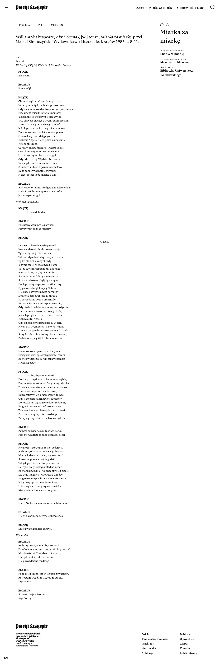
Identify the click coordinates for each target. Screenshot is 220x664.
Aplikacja (147, 653)
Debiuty (185, 634)
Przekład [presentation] (25, 25)
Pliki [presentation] (41, 25)
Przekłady (148, 644)
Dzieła (140, 7)
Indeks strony (188, 653)
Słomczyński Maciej (190, 7)
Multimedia (149, 648)
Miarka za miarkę (160, 7)
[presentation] (161, 25)
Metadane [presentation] (57, 25)
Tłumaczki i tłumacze (155, 639)
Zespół (184, 644)
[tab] (25, 25)
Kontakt (185, 648)
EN (6, 658)
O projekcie (187, 639)
